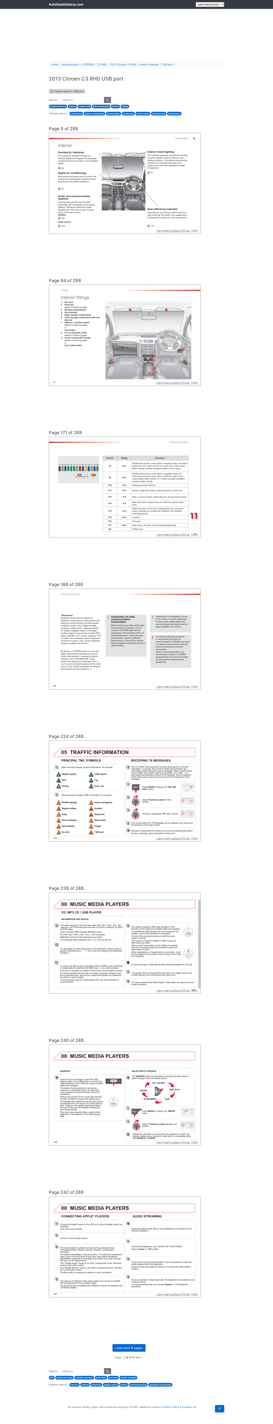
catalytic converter (84, 1377)
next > (139, 1357)
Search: (53, 100)
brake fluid (101, 1377)
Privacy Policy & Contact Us (179, 1407)
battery (115, 106)
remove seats (142, 113)
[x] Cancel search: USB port (67, 91)
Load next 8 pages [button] (129, 1348)
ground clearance (58, 106)
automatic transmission (160, 1385)
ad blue (123, 1385)
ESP (52, 1377)
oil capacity (128, 113)
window (85, 1385)
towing (125, 106)
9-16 (131, 1357)
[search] (107, 100)
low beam (113, 1377)
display (72, 106)
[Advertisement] (136, 35)
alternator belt (158, 113)
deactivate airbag (138, 1385)
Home (54, 64)
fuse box (74, 1385)
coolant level (84, 106)
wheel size (96, 1385)
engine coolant (110, 1385)
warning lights (113, 113)
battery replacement (94, 113)
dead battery (174, 113)
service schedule (128, 1377)
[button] (219, 1408)
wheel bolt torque (65, 1377)
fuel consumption (101, 106)
